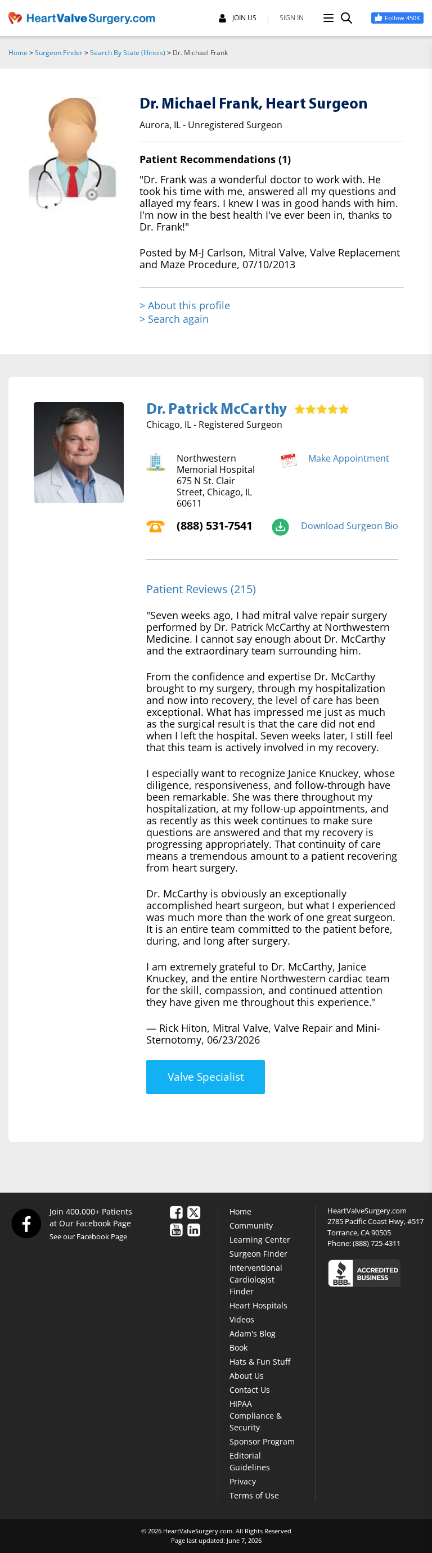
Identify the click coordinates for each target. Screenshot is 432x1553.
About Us (247, 1375)
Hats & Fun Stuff (260, 1361)
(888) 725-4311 (376, 1243)
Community (251, 1225)
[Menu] (328, 18)
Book (239, 1347)
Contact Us (250, 1389)
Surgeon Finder (59, 52)
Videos (242, 1319)
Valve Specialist (206, 1076)
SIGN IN (292, 17)
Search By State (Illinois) (127, 52)
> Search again (174, 319)
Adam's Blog (253, 1333)
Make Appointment (348, 458)
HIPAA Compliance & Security (256, 1415)
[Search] (346, 18)
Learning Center (260, 1239)
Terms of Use (254, 1495)
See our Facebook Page (88, 1236)
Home (18, 52)
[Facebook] (25, 1223)
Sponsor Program (262, 1441)
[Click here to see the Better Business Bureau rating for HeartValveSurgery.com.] (375, 1272)
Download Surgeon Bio (349, 526)
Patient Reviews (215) (201, 589)
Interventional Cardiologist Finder (256, 1279)
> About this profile (185, 305)
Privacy (243, 1481)
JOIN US (244, 17)
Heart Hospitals (258, 1305)
